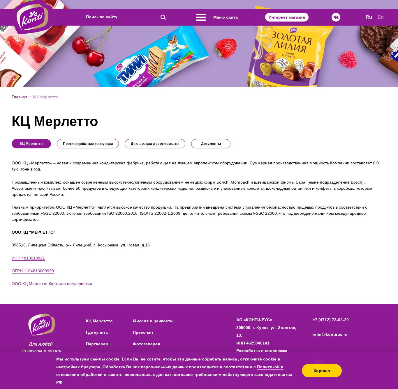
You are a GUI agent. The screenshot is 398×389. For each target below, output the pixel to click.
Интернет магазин (287, 17)
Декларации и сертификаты (155, 144)
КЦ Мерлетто (99, 321)
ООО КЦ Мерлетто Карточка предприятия (52, 283)
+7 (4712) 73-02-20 (331, 319)
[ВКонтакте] (336, 17)
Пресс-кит (143, 332)
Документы (211, 144)
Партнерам (97, 344)
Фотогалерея (146, 344)
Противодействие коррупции (88, 144)
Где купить (97, 332)
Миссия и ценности (153, 321)
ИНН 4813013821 (28, 258)
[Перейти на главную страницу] (32, 17)
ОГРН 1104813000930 (33, 271)
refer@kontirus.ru (330, 334)
